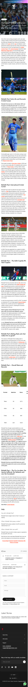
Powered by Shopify (21, 685)
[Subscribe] (23, 666)
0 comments (24, 551)
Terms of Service (13, 603)
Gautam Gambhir (13, 540)
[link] (7, 650)
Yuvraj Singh (5, 540)
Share (4, 551)
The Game (4, 19)
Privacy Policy (5, 603)
